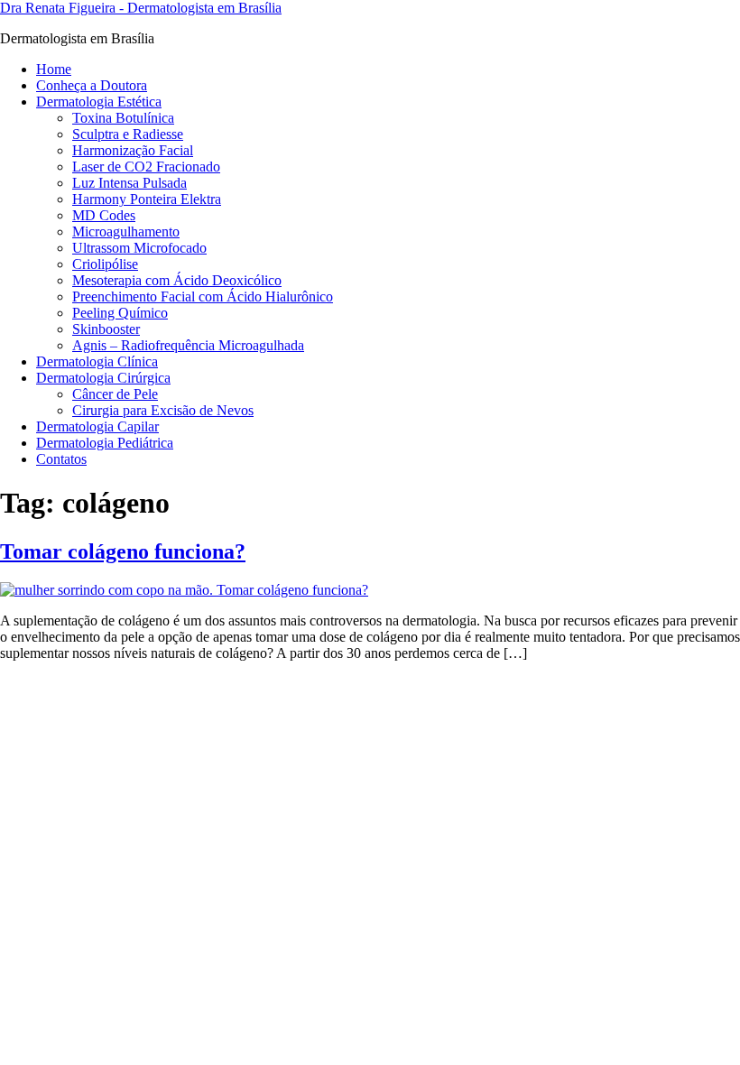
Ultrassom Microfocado (139, 247)
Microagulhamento (126, 231)
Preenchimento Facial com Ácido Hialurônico (202, 296)
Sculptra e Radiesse (127, 134)
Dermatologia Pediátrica (104, 442)
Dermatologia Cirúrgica (103, 377)
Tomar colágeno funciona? (122, 551)
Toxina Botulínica (123, 117)
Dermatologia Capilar (97, 426)
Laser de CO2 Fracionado (146, 166)
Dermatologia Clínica (97, 361)
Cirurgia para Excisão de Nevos (163, 410)
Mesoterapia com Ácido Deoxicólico (177, 280)
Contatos (61, 459)
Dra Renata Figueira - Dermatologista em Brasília (141, 7)
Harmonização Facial (132, 150)
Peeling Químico (120, 312)
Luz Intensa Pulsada (129, 182)
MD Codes (103, 215)
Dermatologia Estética (99, 101)
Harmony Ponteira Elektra (146, 199)
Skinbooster (106, 329)
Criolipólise (105, 264)
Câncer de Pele (115, 394)
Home (53, 69)
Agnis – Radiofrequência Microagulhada (188, 345)
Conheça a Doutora (91, 85)
